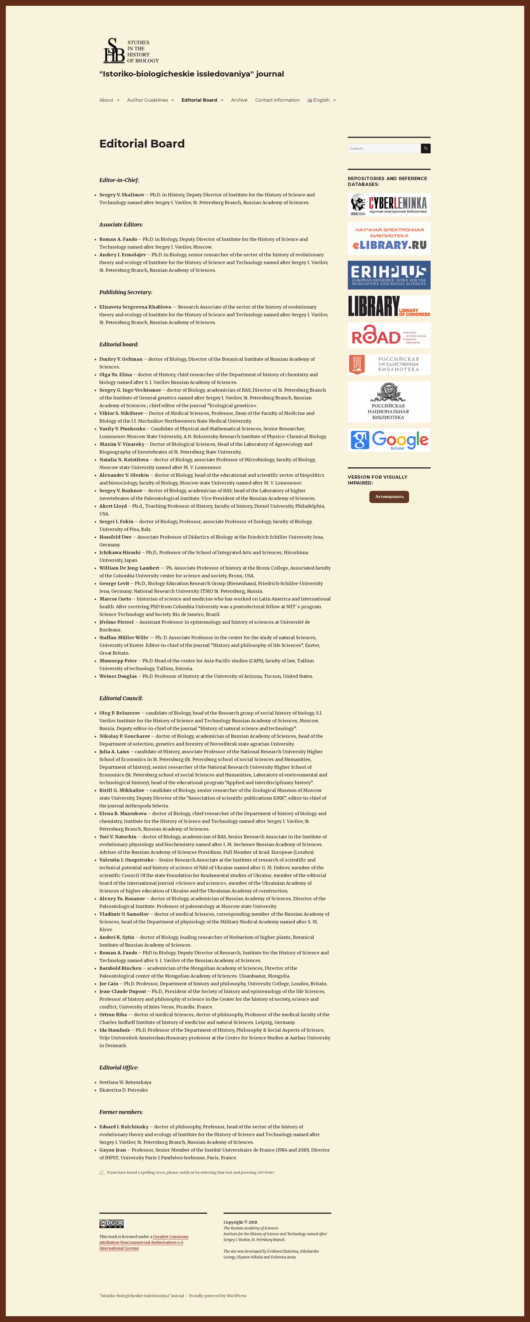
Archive (239, 100)
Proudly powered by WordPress (218, 1296)
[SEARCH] (426, 148)
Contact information (277, 100)
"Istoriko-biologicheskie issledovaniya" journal (191, 73)
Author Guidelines (147, 100)
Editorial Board (199, 100)
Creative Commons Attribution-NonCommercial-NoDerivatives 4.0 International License (143, 1242)
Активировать (389, 496)
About (106, 100)
